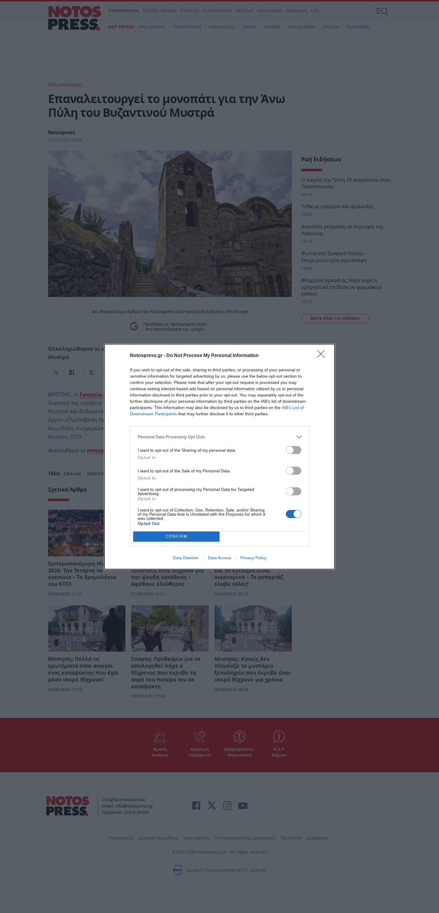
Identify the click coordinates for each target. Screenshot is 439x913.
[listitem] (219, 437)
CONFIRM (176, 536)
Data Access (219, 557)
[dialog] (219, 456)
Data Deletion (186, 557)
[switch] (293, 450)
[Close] (323, 355)
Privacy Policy (253, 557)
